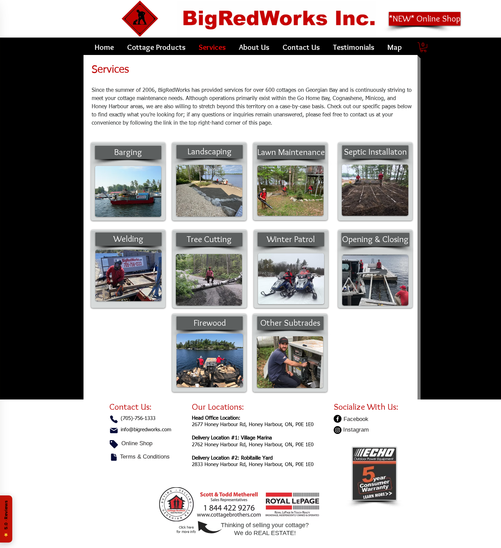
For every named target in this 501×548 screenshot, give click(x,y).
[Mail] (113, 430)
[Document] (113, 457)
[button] (423, 47)
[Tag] (113, 444)
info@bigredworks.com (146, 429)
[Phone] (113, 419)
